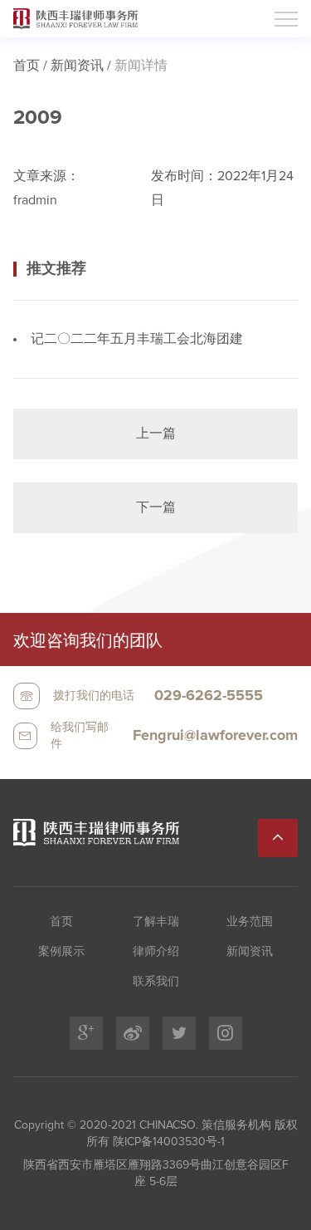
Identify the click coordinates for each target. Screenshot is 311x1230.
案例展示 (61, 952)
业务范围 (249, 922)
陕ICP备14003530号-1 (167, 1142)
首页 (26, 65)
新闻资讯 (77, 65)
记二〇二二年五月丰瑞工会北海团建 (137, 338)
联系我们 (156, 981)
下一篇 (156, 507)
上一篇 (156, 433)
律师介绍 (156, 952)
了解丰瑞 (156, 922)
